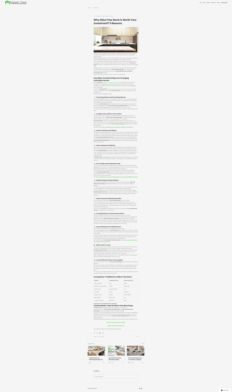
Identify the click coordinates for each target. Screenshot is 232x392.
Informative (95, 7)
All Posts (89, 7)
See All (143, 343)
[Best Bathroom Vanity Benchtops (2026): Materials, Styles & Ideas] (116, 351)
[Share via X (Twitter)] (97, 333)
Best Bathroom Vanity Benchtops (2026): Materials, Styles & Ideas (116, 358)
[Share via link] (103, 333)
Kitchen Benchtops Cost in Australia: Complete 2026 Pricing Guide (135, 358)
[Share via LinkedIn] (100, 333)
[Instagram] (141, 388)
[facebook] (139, 388)
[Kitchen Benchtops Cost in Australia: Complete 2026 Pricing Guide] (135, 351)
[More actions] (137, 16)
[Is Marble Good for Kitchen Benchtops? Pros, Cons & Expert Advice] (96, 351)
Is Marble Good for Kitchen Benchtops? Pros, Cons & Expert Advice (96, 358)
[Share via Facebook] (94, 333)
